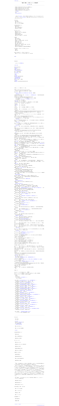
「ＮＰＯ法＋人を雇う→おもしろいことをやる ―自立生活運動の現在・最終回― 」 (29, 308)
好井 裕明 (22, 167)
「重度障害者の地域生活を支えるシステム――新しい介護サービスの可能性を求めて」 (31, 187)
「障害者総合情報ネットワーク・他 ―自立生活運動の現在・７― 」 (28, 292)
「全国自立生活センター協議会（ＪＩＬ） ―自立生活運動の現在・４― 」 (28, 286)
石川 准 (19, 167)
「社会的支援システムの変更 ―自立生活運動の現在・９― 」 (27, 296)
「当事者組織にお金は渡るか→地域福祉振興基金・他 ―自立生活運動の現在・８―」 (29, 294)
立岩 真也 (28, 4)
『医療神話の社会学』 (28, 178)
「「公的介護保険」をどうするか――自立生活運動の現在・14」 (29, 200)
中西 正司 (16, 152)
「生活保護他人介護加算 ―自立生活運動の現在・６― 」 (26, 290)
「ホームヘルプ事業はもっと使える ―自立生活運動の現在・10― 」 (28, 298)
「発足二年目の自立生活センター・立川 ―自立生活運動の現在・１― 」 (28, 280)
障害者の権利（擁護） (17, 78)
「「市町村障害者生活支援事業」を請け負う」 (25, 311)
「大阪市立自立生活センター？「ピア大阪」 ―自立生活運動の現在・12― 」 (29, 302)
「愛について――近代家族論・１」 (25, 193)
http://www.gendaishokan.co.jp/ (19, 174)
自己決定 (16, 75)
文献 (15, 56)
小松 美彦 (16, 141)
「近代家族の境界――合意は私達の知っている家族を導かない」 (29, 195)
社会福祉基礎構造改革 (17, 77)
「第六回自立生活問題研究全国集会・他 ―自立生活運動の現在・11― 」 (28, 300)
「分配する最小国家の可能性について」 (25, 218)
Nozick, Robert (17, 156)
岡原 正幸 (16, 163)
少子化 (16, 79)
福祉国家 (16, 81)
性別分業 (16, 80)
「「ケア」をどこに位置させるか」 (25, 209)
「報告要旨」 (16, 215)
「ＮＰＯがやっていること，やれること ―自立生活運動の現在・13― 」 (28, 304)
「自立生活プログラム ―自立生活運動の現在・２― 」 (26, 282)
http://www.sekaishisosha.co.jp (19, 180)
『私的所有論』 (22, 211)
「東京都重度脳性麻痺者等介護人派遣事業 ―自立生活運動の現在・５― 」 (28, 288)
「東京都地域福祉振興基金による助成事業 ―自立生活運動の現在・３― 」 (28, 284)
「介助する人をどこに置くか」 (24, 191)
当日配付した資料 (21, 215)
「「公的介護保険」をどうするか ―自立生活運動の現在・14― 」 (27, 306)
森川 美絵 (16, 145)
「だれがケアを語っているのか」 (25, 202)
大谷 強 (16, 160)
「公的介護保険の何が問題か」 (24, 204)
